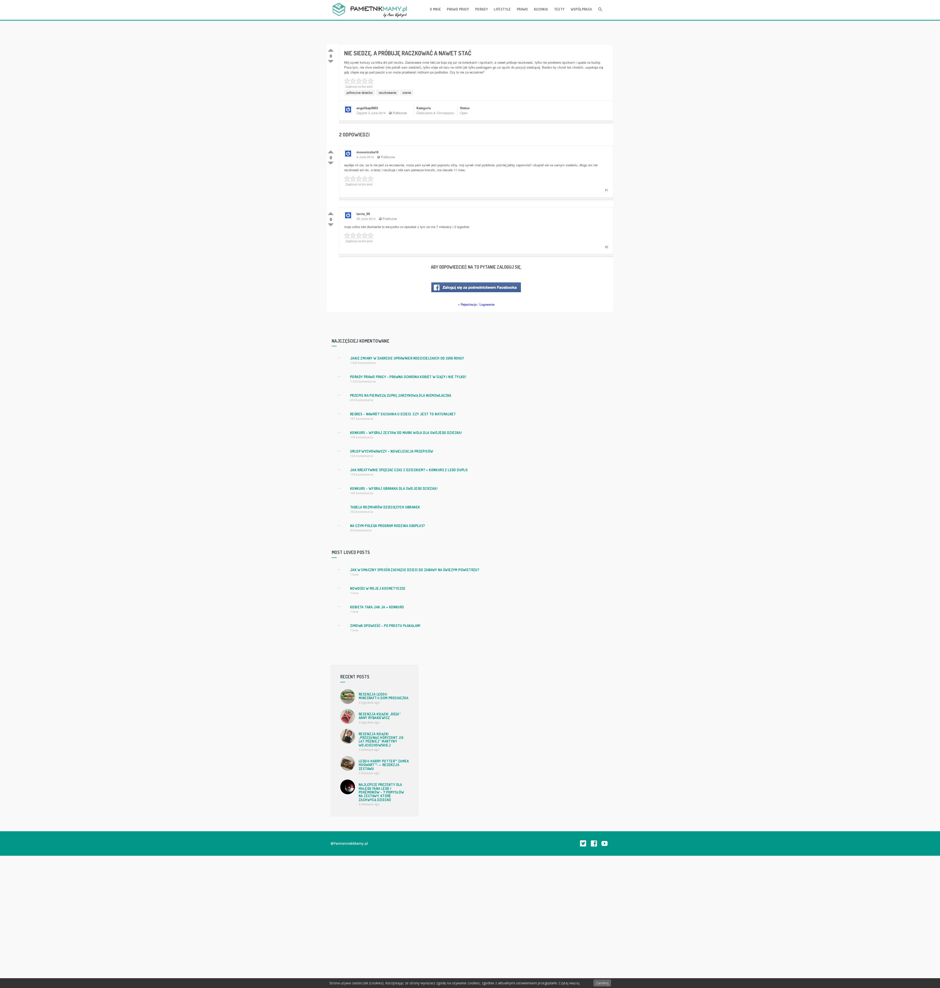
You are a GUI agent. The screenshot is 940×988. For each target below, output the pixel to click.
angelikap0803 (367, 108)
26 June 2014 (366, 218)
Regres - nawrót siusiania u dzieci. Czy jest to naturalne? (403, 414)
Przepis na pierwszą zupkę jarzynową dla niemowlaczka (400, 395)
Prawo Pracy (458, 9)
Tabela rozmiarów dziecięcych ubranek (385, 507)
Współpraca (581, 9)
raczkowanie (387, 92)
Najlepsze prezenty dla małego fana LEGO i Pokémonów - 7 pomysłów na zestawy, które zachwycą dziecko (381, 792)
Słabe (330, 60)
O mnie (435, 9)
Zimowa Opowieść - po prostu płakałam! (385, 626)
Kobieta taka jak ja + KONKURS (377, 607)
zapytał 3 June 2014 (371, 112)
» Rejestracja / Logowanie (476, 304)
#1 (606, 190)
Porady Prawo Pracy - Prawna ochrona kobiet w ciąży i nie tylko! (408, 377)
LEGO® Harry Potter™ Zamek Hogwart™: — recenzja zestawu (384, 765)
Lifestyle (502, 9)
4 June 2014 (365, 157)
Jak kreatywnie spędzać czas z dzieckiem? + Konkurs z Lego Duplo (409, 470)
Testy (559, 9)
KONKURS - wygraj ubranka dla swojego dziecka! (393, 488)
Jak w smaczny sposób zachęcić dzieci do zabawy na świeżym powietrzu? (414, 570)
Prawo (522, 9)
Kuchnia (541, 9)
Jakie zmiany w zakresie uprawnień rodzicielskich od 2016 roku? (407, 358)
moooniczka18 (367, 152)
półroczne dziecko (360, 92)
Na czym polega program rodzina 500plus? (387, 526)
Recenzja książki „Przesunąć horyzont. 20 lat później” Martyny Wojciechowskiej (381, 739)
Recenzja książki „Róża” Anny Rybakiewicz (380, 716)
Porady (481, 9)
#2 (606, 247)
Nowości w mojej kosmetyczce (378, 588)
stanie (406, 92)
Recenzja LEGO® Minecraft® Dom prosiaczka (383, 696)
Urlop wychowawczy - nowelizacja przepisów (391, 451)
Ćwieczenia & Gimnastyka (435, 112)
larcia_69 (363, 213)
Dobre (330, 49)
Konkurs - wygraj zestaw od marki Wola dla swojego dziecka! (406, 433)
